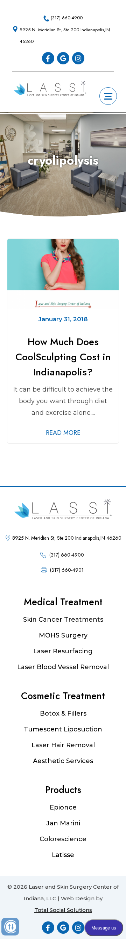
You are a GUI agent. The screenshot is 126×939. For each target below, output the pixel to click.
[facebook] (48, 58)
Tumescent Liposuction (63, 729)
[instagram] (78, 58)
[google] (63, 58)
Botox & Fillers (63, 713)
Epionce (63, 807)
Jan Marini (63, 823)
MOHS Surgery (63, 635)
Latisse (63, 855)
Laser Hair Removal (63, 745)
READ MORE (63, 432)
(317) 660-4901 (67, 569)
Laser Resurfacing (63, 651)
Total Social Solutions (63, 910)
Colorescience (63, 839)
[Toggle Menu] (108, 94)
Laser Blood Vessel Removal (63, 667)
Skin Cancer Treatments (63, 619)
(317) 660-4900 (67, 17)
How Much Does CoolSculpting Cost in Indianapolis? (63, 357)
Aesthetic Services (63, 761)
